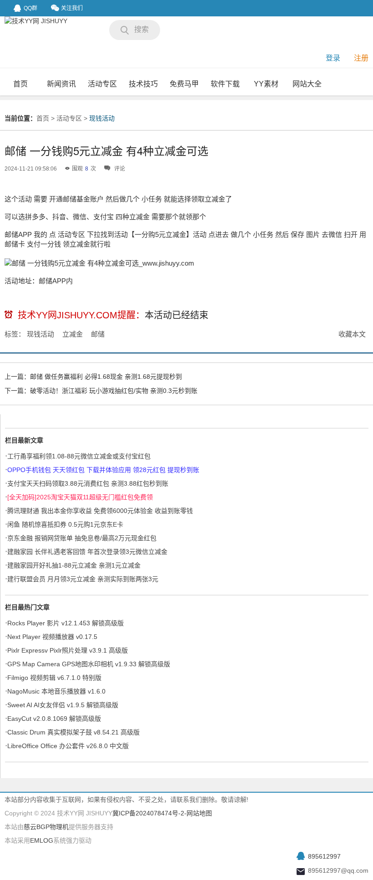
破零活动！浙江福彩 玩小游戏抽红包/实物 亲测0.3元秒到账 (113, 390)
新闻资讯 (61, 84)
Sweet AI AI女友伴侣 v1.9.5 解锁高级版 (62, 705)
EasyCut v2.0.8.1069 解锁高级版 (54, 718)
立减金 (72, 334)
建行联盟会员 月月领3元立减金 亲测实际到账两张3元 (82, 579)
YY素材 (266, 84)
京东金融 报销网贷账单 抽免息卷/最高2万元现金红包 (81, 538)
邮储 (98, 334)
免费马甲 (184, 84)
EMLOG (41, 840)
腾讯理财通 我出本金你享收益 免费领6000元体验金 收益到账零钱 (100, 510)
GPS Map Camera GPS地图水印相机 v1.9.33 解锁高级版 (88, 664)
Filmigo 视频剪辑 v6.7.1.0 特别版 (54, 677)
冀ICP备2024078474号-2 (148, 813)
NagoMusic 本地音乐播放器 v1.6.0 (56, 691)
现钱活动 (102, 118)
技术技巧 (143, 84)
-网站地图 (198, 813)
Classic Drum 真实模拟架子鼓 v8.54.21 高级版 (73, 732)
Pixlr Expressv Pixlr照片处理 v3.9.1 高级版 (67, 650)
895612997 (324, 856)
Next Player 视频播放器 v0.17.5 (52, 636)
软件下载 (225, 84)
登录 (333, 58)
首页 (20, 84)
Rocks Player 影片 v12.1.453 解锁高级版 (65, 623)
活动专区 (102, 84)
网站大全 (307, 84)
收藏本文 (352, 334)
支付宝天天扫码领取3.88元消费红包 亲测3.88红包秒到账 (87, 483)
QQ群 (30, 8)
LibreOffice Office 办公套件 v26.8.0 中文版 (68, 745)
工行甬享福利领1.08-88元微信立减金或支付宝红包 (79, 456)
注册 (361, 58)
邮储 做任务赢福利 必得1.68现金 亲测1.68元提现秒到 (106, 376)
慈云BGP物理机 (46, 826)
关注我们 (72, 8)
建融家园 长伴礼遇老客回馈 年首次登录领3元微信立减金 (87, 551)
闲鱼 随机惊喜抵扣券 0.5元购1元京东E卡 (65, 524)
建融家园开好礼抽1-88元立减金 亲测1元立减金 (74, 565)
